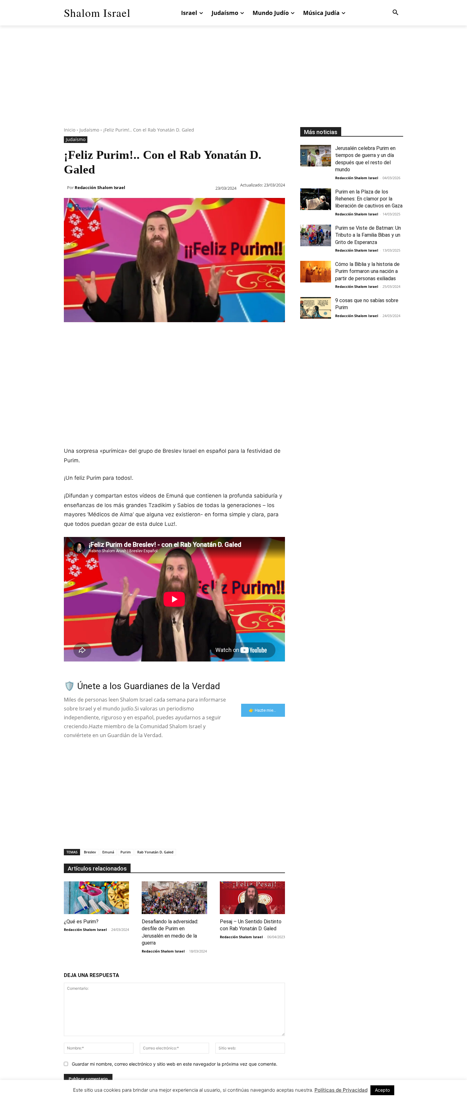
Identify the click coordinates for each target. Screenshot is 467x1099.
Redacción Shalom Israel (100, 187)
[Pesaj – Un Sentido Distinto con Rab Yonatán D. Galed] (252, 897)
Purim (125, 852)
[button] (395, 12)
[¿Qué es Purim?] (96, 897)
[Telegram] (172, 335)
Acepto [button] (382, 1090)
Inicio (69, 130)
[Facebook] (70, 335)
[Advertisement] (233, 82)
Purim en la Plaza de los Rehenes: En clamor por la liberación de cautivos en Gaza (369, 199)
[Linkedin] (128, 335)
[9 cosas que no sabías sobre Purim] (315, 308)
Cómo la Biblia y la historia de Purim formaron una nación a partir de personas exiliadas (367, 271)
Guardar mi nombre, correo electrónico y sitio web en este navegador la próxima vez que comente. (174, 1064)
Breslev (90, 852)
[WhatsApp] (114, 335)
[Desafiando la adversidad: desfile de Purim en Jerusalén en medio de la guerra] (174, 897)
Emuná (108, 852)
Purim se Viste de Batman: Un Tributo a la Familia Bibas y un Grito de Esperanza (368, 235)
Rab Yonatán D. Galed (155, 852)
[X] (84, 335)
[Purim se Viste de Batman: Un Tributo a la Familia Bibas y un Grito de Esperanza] (315, 235)
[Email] (158, 335)
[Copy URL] (187, 335)
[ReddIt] (143, 335)
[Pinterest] (99, 335)
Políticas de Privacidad (341, 1090)
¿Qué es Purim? (81, 922)
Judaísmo (89, 130)
